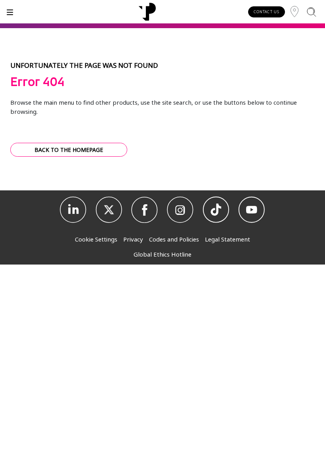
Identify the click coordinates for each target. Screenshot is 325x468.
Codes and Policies (174, 239)
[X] (109, 209)
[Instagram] (180, 209)
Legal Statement (227, 239)
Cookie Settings (96, 239)
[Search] (311, 11)
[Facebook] (144, 209)
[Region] (294, 11)
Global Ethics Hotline (162, 254)
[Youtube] (251, 209)
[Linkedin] (73, 209)
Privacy (133, 239)
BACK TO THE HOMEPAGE (68, 149)
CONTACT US (266, 11)
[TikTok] (216, 209)
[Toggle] (10, 11)
